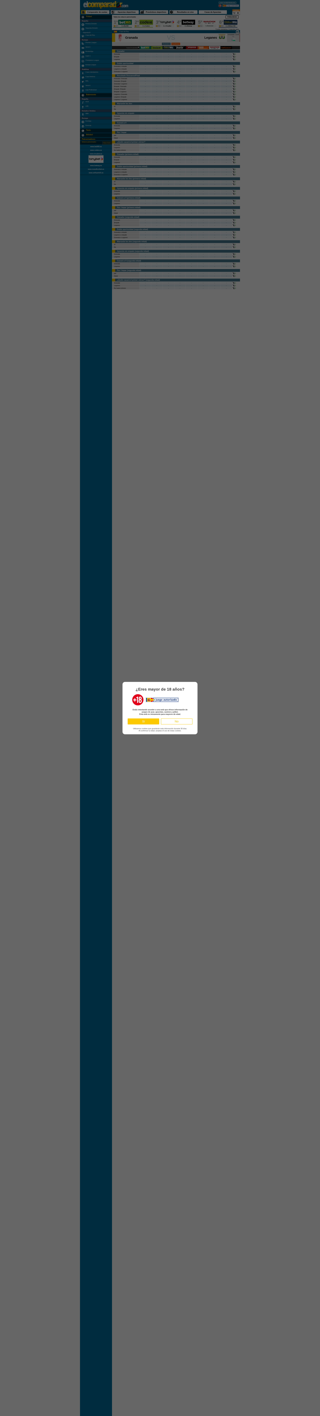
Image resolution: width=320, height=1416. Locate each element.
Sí (143, 721)
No (176, 721)
